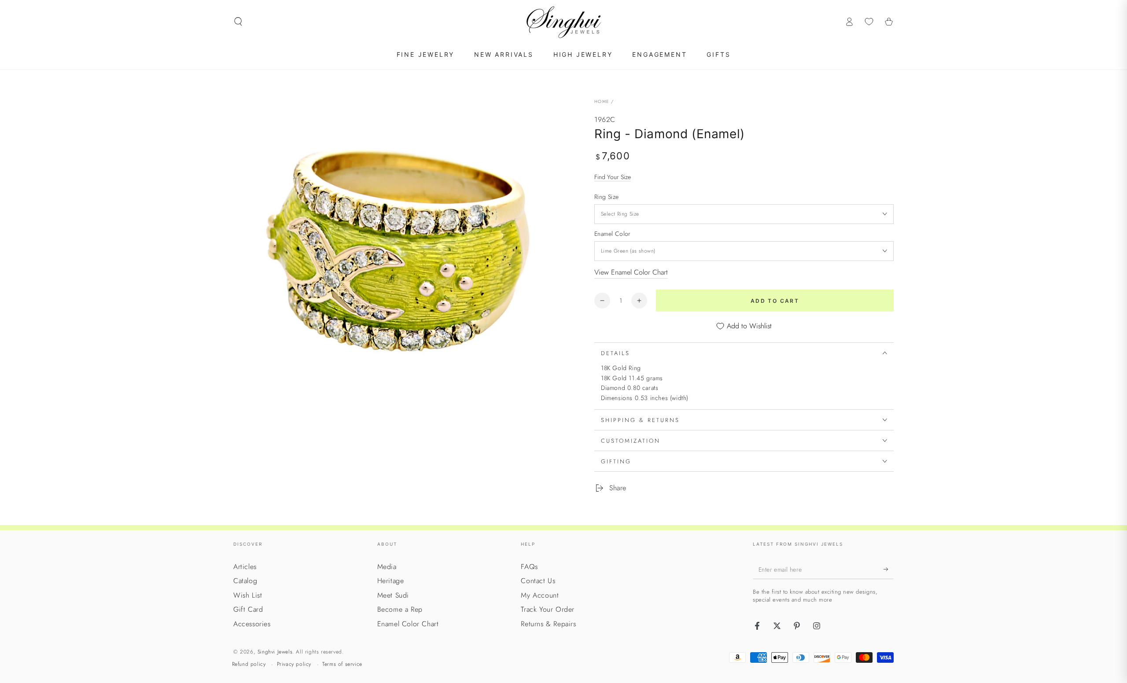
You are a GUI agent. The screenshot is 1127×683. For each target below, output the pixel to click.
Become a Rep (400, 609)
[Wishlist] (869, 21)
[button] (238, 21)
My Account (540, 595)
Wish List (247, 595)
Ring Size (606, 196)
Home (601, 101)
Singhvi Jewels (275, 652)
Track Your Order (548, 609)
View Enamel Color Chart (631, 272)
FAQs (529, 567)
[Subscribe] (889, 569)
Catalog (245, 581)
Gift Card (248, 609)
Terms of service (342, 664)
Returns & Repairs (548, 624)
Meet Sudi (393, 595)
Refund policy (249, 664)
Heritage (390, 581)
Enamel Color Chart (408, 624)
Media (387, 567)
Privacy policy (294, 664)
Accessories (252, 624)
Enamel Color (612, 233)
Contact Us (538, 581)
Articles (245, 567)
